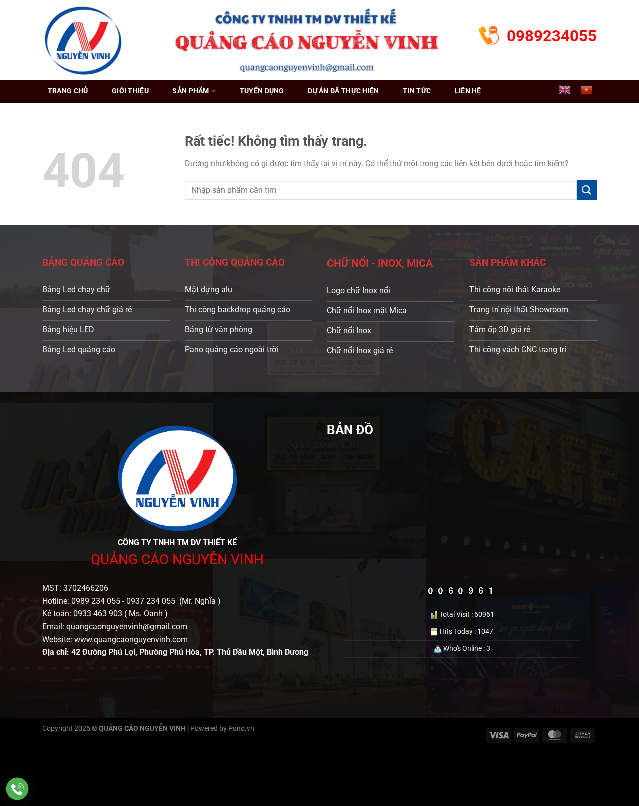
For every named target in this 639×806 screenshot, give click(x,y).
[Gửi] (587, 190)
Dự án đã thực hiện (343, 91)
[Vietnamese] (586, 90)
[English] (564, 90)
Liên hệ (468, 91)
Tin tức (417, 91)
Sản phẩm (190, 91)
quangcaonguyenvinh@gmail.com (126, 626)
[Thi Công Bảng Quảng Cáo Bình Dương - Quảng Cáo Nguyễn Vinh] (83, 39)
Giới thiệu (130, 91)
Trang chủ (68, 91)
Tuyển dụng (262, 91)
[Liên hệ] (17, 789)
